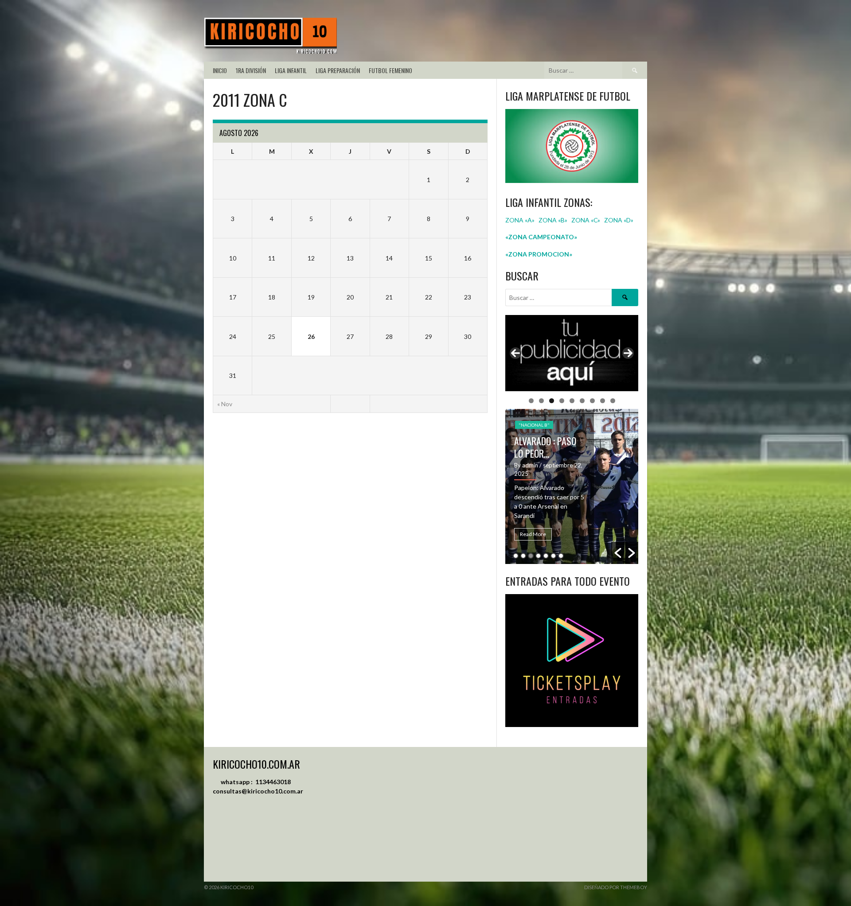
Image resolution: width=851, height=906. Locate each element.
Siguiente (628, 353)
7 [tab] (592, 400)
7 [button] (561, 556)
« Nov (224, 404)
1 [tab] (531, 400)
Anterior (515, 353)
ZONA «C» (585, 220)
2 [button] (523, 556)
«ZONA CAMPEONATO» (541, 237)
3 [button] (531, 556)
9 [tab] (612, 400)
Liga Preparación (338, 70)
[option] (620, 486)
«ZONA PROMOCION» (538, 254)
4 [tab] (561, 400)
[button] (618, 553)
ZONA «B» (553, 220)
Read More (582, 534)
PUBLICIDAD (580, 427)
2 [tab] (541, 400)
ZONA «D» (619, 220)
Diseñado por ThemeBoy (615, 887)
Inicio (220, 70)
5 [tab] (572, 400)
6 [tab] (582, 400)
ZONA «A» (520, 220)
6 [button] (553, 556)
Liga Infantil (291, 70)
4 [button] (538, 556)
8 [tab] (602, 400)
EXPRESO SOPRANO (597, 443)
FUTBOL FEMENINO (390, 70)
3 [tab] (551, 400)
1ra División (251, 70)
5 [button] (546, 556)
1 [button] (516, 556)
